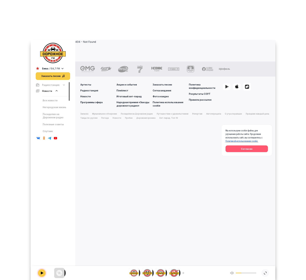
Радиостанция (89, 90)
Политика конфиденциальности (202, 86)
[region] (53, 108)
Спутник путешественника (53, 133)
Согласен (246, 148)
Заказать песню (162, 84)
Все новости (50, 100)
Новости (85, 96)
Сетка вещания (162, 90)
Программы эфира (91, 102)
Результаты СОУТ (199, 93)
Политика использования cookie (168, 104)
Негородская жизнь (54, 107)
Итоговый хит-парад (129, 96)
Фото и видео (161, 96)
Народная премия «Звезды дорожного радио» (133, 104)
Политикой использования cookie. (242, 141)
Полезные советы (53, 124)
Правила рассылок (200, 99)
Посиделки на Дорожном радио (53, 116)
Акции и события (127, 84)
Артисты (85, 84)
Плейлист (122, 90)
